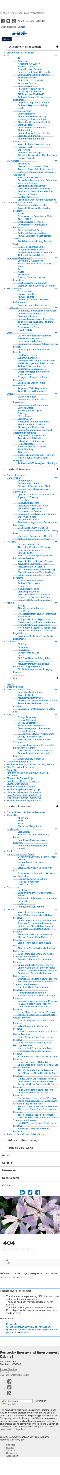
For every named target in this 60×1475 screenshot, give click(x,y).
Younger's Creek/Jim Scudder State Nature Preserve (34, 1016)
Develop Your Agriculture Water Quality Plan (35, 532)
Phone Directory (8, 1369)
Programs (12, 714)
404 (8, 1263)
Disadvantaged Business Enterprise (37, 285)
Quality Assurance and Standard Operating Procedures (32, 431)
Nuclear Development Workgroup (24, 797)
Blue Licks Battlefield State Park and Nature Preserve (34, 950)
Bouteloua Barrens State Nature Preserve (32, 961)
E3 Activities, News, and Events (24, 795)
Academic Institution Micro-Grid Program (32, 755)
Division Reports (26, 158)
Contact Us (6, 1372)
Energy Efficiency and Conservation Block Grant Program (34, 746)
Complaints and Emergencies (33, 305)
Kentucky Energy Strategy (21, 786)
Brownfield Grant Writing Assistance (37, 199)
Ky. (3, 1)
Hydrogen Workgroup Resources (24, 792)
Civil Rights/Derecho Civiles (14, 1375)
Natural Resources (20, 469)
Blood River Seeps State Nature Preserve (32, 944)
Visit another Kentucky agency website (31, 1326)
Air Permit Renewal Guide (31, 255)
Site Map (10, 1444)
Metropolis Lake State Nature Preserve (31, 1052)
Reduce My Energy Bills (19, 761)
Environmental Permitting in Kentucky (30, 226)
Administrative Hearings (23, 1140)
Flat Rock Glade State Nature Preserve (30, 988)
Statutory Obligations (29, 826)
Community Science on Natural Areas (37, 898)
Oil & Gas (11, 641)
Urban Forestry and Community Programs (32, 576)
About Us (12, 770)
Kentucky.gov (17, 1439)
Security (10, 1450)
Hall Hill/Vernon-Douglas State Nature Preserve (35, 1124)
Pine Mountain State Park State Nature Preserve (36, 1074)
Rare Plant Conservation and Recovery (30, 841)
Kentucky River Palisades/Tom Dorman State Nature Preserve (36, 1119)
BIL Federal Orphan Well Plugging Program (32, 671)
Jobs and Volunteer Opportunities (36, 892)
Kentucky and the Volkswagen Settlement (31, 741)
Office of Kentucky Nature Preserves (26, 812)
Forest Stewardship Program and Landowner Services (33, 557)
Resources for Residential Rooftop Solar (34, 710)
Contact (22, 26)
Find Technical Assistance (21, 767)
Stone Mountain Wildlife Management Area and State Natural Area (35, 1102)
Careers (30, 21)
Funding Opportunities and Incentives (29, 279)
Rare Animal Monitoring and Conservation (30, 847)
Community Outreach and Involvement (29, 401)
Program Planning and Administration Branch (35, 345)
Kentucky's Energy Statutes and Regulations (30, 764)
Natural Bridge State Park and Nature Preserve (35, 1058)
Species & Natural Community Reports (31, 836)
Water (10, 394)
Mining (10, 602)
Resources (12, 308)
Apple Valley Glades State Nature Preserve (32, 916)
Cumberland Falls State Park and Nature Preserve (32, 974)
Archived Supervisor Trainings (33, 539)
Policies (10, 1447)
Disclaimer (11, 1453)
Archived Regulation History (32, 105)
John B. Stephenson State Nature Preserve (33, 1022)
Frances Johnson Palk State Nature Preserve (34, 997)
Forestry (11, 541)
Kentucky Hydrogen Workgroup (23, 789)
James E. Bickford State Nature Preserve (32, 1008)
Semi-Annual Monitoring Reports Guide (32, 243)
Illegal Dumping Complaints (32, 391)
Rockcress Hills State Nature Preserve (30, 1094)
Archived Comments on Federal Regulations (32, 98)
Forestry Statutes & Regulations (35, 600)
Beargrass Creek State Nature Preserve (31, 930)
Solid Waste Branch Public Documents (29, 384)
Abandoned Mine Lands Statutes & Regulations (34, 632)
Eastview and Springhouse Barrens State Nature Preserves (34, 983)
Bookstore (12, 851)
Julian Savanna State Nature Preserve (30, 1027)
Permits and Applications (31, 906)
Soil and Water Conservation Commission (30, 490)
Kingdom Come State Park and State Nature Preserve (35, 1033)
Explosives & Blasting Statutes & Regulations (33, 637)
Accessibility (12, 1456)
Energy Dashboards (17, 784)
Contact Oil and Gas (28, 652)
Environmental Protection (24, 46)
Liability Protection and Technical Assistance (33, 173)
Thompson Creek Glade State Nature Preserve (35, 1110)
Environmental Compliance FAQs (35, 216)
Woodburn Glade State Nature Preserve (31, 1130)
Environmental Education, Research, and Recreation (34, 875)
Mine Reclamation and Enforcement (37, 614)
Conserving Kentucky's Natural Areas (37, 856)
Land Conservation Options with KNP (32, 869)
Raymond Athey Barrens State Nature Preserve (35, 1085)
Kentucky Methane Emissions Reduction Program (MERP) (31, 665)
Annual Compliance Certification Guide (32, 237)
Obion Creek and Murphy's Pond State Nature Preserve (35, 1066)
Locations (12, 909)
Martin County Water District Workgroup (30, 459)
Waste (10, 333)
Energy (12, 678)
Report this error (15, 1324)
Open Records (8, 26)
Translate (11, 1404)
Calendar (40, 21)
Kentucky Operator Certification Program (32, 209)
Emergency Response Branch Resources (31, 378)
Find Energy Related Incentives (23, 781)
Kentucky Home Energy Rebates (24, 800)
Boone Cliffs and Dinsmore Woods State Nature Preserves (33, 955)
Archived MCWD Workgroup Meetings (37, 463)
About (21, 21)
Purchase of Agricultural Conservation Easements (35, 523)
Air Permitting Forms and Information (28, 140)
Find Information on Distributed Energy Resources (28, 774)
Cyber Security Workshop (31, 759)
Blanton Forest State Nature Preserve (30, 938)
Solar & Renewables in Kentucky (34, 263)
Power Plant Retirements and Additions (31, 705)
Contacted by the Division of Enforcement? (31, 301)
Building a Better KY (20, 1147)
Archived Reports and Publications (25, 1134)
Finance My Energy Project (21, 778)
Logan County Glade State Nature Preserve (33, 1038)
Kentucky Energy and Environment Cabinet (23, 13)
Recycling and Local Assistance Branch (32, 351)
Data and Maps (15, 686)
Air (8, 55)
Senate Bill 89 (25, 330)
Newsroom (9, 1170)
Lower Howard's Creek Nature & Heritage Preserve (32, 1044)
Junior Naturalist (26, 884)
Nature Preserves (19, 806)
